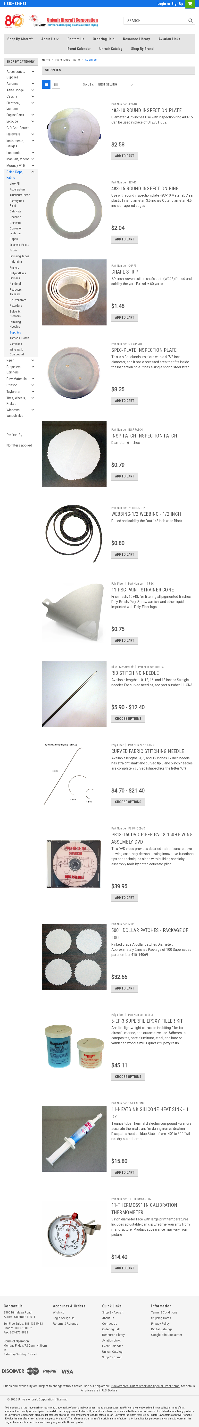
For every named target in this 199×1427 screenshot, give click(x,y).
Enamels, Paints (19, 245)
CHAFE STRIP (124, 272)
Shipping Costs (161, 1318)
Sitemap (61, 1399)
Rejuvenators (18, 300)
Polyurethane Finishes (18, 275)
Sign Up (177, 4)
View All (15, 183)
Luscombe (14, 153)
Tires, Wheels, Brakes (16, 401)
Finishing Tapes (19, 256)
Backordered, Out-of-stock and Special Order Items (145, 1386)
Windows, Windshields (15, 413)
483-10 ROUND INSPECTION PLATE (146, 110)
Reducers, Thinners (16, 292)
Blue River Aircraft (122, 667)
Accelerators (17, 189)
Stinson (12, 385)
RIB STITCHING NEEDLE (135, 673)
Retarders (16, 305)
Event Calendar (79, 49)
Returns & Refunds (65, 1323)
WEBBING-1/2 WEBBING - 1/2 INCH (146, 514)
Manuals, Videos (18, 159)
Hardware (13, 134)
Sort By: (88, 84)
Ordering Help (104, 39)
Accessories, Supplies (16, 74)
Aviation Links (169, 39)
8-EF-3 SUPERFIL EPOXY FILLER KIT (147, 1021)
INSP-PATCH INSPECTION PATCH (144, 436)
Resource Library (136, 39)
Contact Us (75, 39)
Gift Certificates (18, 128)
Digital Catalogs (162, 1329)
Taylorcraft (14, 392)
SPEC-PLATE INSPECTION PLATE (144, 350)
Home (46, 59)
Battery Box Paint (17, 203)
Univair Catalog (111, 49)
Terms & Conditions (164, 1312)
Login (162, 4)
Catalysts (15, 211)
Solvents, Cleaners (15, 314)
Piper (10, 360)
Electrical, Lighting (13, 106)
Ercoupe (12, 121)
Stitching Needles (15, 324)
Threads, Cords (19, 338)
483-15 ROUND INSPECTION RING (145, 188)
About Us (48, 39)
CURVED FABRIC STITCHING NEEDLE (147, 751)
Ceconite (15, 217)
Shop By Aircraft (20, 39)
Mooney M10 (16, 165)
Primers (14, 267)
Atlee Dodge (15, 90)
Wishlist (58, 1312)
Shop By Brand (142, 49)
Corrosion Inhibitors (16, 231)
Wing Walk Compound (17, 352)
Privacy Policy (160, 1323)
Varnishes (16, 344)
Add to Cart (124, 156)
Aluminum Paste (20, 195)
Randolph (16, 283)
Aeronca (12, 83)
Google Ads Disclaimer (166, 1335)
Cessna (12, 96)
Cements (15, 223)
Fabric (13, 250)
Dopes (14, 239)
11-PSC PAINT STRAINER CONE (142, 590)
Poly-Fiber (16, 262)
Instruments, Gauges (15, 144)
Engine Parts (15, 115)
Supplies (15, 332)
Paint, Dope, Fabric (15, 175)
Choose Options (128, 719)
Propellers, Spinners (14, 370)
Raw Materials (17, 379)
